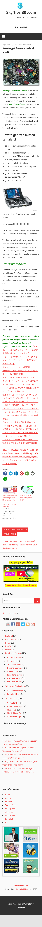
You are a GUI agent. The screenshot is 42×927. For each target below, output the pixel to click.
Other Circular (13, 671)
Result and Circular (13, 653)
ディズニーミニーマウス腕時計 (16, 367)
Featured (9, 636)
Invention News (13, 694)
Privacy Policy (10, 808)
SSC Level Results (14, 681)
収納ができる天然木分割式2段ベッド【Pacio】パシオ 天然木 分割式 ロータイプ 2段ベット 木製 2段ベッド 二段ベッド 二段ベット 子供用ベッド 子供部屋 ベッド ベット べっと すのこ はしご (20, 429)
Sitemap (8, 801)
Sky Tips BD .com (21, 12)
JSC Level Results (14, 664)
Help (7, 822)
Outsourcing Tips (14, 716)
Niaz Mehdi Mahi (25, 45)
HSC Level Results (14, 657)
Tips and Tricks (10, 534)
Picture (8, 649)
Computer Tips (13, 703)
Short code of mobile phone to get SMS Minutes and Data (9, 497)
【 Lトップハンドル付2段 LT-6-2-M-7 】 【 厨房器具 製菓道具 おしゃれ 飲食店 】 (20, 350)
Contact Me (10, 815)
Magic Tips (11, 710)
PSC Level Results (14, 678)
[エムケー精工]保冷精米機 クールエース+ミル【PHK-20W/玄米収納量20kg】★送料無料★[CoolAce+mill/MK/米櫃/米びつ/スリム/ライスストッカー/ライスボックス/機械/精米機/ (20, 457)
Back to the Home (21, 885)
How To (6, 530)
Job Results (11, 661)
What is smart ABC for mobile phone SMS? (26, 497)
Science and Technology (15, 686)
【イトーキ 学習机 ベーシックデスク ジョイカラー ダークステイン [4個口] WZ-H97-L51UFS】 (20, 360)
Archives (8, 798)
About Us (9, 812)
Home (7, 643)
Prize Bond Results (14, 675)
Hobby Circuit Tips (14, 706)
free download (11, 639)
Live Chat (9, 819)
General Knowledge (15, 690)
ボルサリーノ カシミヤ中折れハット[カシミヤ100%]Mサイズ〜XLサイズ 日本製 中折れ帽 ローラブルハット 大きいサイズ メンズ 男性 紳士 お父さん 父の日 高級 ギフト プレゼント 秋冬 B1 (20, 384)
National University (15, 668)
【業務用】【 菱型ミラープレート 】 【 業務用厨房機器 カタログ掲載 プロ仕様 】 (20, 443)
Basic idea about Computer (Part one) (19, 541)
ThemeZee (21, 907)
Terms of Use (10, 805)
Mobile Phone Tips (19, 530)
